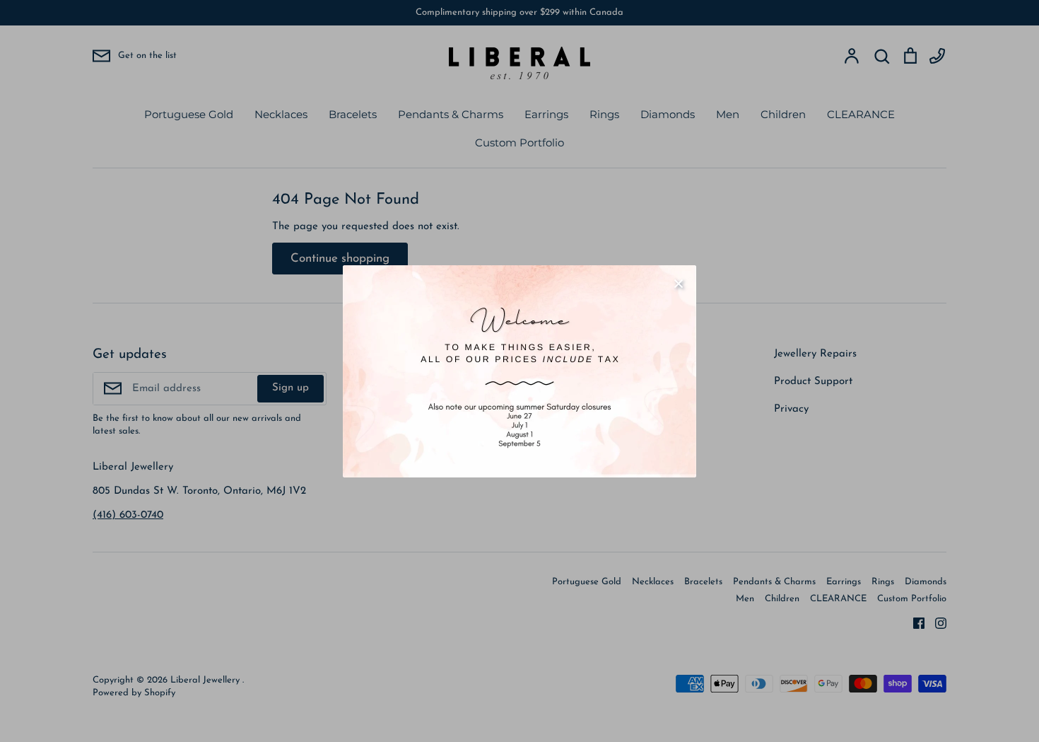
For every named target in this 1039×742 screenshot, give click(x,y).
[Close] (678, 282)
